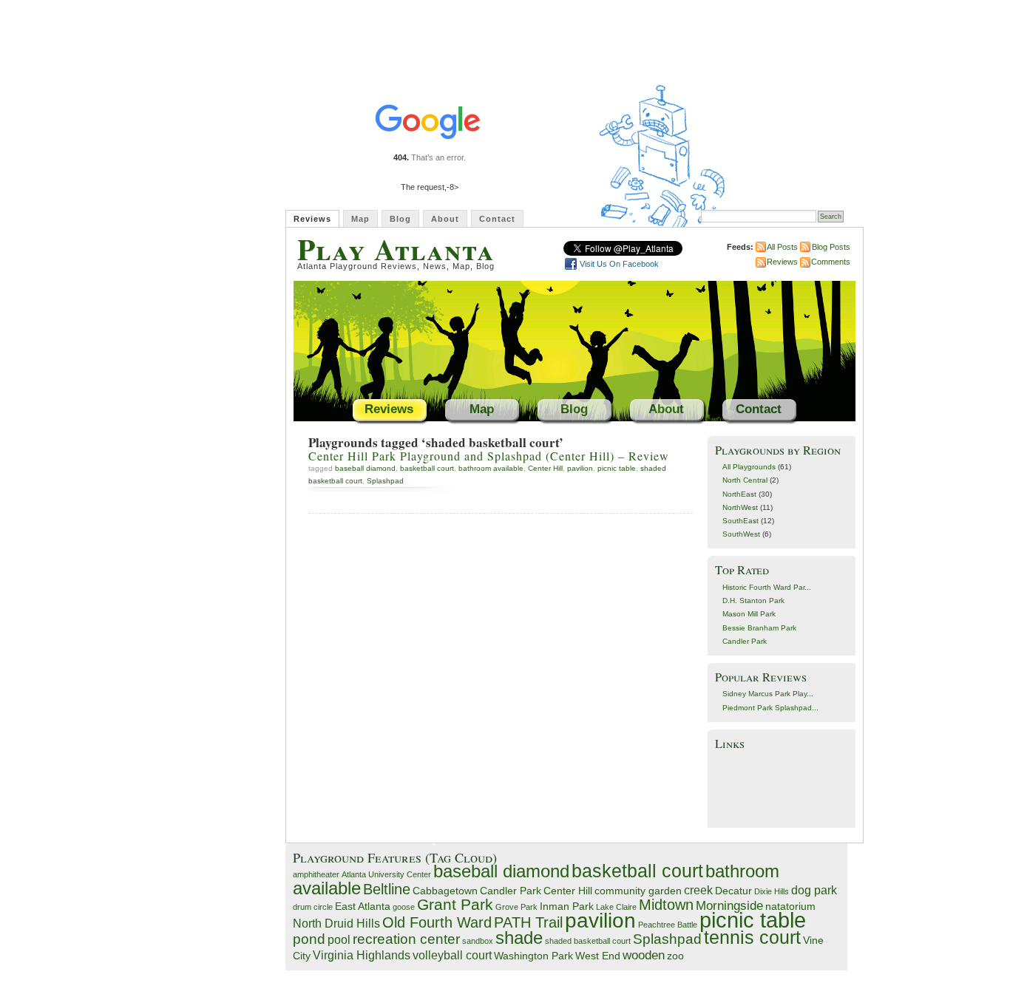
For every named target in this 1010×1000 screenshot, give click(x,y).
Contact (497, 218)
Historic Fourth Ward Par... (766, 587)
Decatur (733, 891)
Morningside (729, 905)
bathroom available (490, 468)
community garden (638, 891)
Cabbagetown (445, 891)
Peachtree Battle (667, 924)
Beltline (386, 889)
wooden (644, 955)
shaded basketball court (588, 940)
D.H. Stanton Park (753, 600)
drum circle (313, 906)
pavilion (580, 468)
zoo (675, 956)
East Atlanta (362, 906)
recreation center (406, 939)
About (445, 218)
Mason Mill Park (749, 614)
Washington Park (533, 956)
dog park (814, 890)
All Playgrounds (749, 467)
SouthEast (740, 521)
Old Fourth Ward (437, 922)
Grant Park (455, 904)
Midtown (666, 905)
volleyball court (452, 955)
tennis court (752, 938)
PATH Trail (528, 922)
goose (404, 906)
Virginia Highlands (361, 955)
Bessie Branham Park (759, 628)
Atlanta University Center (386, 874)
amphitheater (316, 874)
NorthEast (739, 494)
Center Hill (545, 468)
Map (360, 218)
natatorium (790, 906)
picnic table (616, 468)
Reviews (312, 218)
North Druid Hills (336, 923)
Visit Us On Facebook (619, 263)
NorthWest (740, 507)
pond (309, 939)
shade (519, 938)
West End (597, 956)
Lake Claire (616, 906)
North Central (744, 480)
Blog (400, 218)
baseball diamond (365, 468)
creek (698, 890)
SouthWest (741, 534)
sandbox (477, 940)
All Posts (782, 246)
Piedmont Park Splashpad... (770, 708)
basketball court (427, 468)
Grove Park (516, 906)
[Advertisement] (781, 787)
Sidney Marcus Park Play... (767, 694)
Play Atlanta (396, 249)
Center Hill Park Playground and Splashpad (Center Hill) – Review (488, 455)
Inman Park (567, 906)
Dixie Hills (771, 891)
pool (339, 939)
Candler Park (744, 641)
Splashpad (385, 481)
